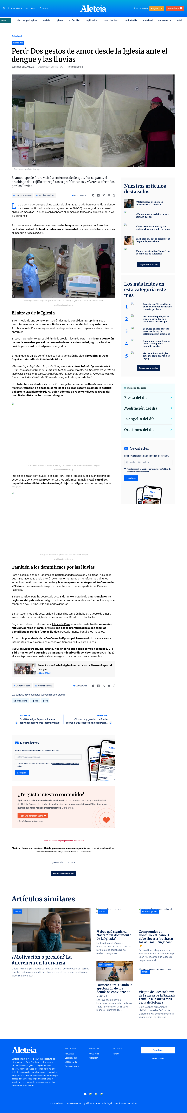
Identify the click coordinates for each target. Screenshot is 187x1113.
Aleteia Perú (57, 66)
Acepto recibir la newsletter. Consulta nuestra (48, 765)
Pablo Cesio (44, 66)
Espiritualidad (92, 20)
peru (45, 700)
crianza (18, 911)
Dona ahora (173, 8)
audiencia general (149, 911)
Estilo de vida (131, 20)
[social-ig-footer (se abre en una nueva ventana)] (102, 1094)
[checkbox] (15, 764)
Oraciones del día (139, 429)
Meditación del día (140, 408)
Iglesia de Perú (76, 338)
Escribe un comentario (63, 873)
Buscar (45, 8)
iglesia (35, 700)
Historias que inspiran (27, 20)
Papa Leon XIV (164, 20)
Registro (155, 8)
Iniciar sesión (142, 8)
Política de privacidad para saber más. (149, 470)
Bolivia (56, 324)
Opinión (59, 20)
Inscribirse (21, 772)
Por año (116, 1053)
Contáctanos (120, 1103)
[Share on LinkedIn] (98, 195)
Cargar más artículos (148, 264)
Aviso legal (107, 1103)
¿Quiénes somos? (92, 1103)
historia (145, 971)
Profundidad (74, 20)
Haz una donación (74, 1103)
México (180, 20)
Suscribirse (158, 1050)
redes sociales (105, 964)
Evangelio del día (139, 419)
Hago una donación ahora (31, 815)
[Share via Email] (109, 195)
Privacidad (132, 1103)
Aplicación (93, 1058)
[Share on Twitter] (104, 195)
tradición (103, 911)
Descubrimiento (111, 20)
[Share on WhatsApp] (114, 195)
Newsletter (94, 1053)
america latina (20, 700)
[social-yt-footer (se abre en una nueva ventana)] (85, 1094)
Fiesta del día (136, 397)
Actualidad (148, 20)
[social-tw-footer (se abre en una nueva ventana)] (96, 1094)
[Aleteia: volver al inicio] (93, 8)
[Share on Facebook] (93, 195)
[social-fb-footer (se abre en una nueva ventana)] (90, 1094)
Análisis (46, 20)
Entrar (73, 862)
